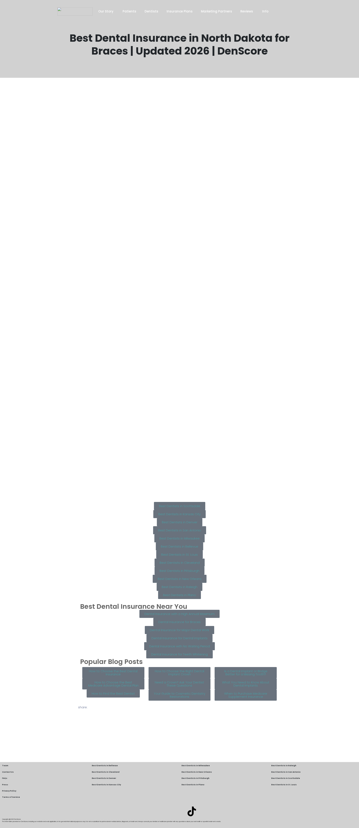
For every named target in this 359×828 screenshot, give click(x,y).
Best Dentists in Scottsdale (285, 778)
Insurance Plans (180, 11)
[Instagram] (179, 811)
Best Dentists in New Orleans (197, 772)
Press (5, 784)
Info (265, 11)
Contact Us (8, 772)
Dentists (151, 11)
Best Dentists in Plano (193, 784)
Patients (129, 11)
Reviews (247, 11)
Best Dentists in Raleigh (283, 765)
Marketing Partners (216, 11)
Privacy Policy (9, 791)
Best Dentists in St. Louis (284, 784)
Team (5, 765)
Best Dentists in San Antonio (286, 772)
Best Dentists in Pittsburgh (195, 778)
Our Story (106, 11)
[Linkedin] (167, 811)
